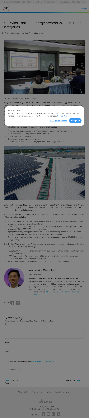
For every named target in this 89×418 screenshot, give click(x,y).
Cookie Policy (63, 116)
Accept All (75, 120)
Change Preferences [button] (58, 120)
